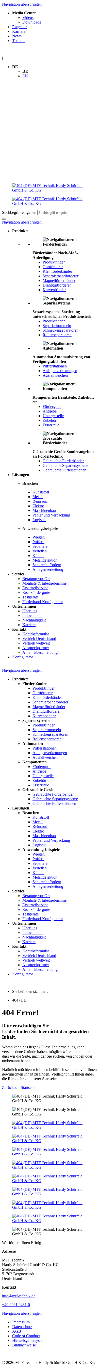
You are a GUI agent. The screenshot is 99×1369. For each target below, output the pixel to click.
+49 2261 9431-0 (16, 1304)
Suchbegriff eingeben (19, 212)
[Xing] (49, 1151)
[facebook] (49, 1125)
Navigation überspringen (22, 4)
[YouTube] (49, 1165)
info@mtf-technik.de (18, 1296)
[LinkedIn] (49, 1138)
